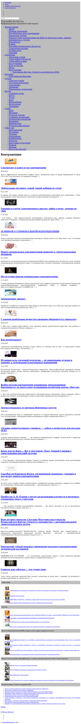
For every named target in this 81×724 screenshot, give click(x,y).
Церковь (12, 147)
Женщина (13, 112)
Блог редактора (16, 65)
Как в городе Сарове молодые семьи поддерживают (19, 690)
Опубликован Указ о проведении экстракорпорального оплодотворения (29, 622)
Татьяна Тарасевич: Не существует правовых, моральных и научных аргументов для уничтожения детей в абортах (42, 680)
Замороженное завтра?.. (13, 298)
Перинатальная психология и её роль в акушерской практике (21, 696)
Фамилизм (13, 121)
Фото (11, 100)
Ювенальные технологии (20, 89)
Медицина (13, 132)
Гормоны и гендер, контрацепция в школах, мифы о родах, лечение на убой (39, 209)
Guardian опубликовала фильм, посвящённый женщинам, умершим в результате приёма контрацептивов (38, 474)
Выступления (15, 70)
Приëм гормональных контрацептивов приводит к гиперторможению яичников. (38, 253)
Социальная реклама (18, 48)
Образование (15, 136)
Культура (13, 140)
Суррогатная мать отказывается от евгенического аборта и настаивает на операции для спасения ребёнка (39, 590)
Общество (9, 127)
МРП (11, 110)
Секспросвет (15, 85)
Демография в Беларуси (20, 59)
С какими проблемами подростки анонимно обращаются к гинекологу (39, 319)
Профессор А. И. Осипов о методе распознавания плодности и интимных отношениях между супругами (40, 497)
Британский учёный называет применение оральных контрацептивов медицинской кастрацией (39, 547)
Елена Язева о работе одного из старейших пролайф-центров (22, 694)
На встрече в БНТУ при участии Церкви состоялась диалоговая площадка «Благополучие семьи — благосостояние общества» (45, 650)
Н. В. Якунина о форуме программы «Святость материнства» (22, 702)
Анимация (13, 106)
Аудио (12, 97)
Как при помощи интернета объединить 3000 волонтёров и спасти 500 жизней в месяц (29, 691)
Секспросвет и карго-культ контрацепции (23, 167)
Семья (8, 108)
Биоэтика (9, 74)
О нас (7, 4)
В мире (12, 44)
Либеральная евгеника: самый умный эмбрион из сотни (31, 188)
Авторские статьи (17, 57)
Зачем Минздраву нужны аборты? (19, 675)
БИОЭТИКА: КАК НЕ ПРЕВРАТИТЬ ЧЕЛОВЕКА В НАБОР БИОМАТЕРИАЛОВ (32, 618)
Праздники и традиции (19, 143)
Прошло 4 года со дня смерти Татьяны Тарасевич (23, 665)
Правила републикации (13, 6)
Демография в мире (18, 61)
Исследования (15, 63)
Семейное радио (16, 93)
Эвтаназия (13, 87)
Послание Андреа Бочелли (17, 596)
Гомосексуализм (16, 80)
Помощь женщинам (18, 31)
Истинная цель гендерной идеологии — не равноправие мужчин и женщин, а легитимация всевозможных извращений (36, 361)
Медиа (8, 91)
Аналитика (10, 55)
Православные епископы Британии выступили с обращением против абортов (31, 602)
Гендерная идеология (18, 82)
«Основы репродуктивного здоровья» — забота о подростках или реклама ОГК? (40, 429)
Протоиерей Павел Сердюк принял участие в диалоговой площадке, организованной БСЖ (35, 654)
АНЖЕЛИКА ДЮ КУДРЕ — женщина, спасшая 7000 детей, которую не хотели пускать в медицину (37, 599)
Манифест (8, 2)
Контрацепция (15, 130)
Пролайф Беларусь (8, 722)
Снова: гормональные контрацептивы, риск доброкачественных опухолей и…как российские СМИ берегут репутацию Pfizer (44, 615)
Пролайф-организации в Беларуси (24, 46)
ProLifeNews (14, 42)
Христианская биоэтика (20, 76)
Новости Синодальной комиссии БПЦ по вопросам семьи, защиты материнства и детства (40, 38)
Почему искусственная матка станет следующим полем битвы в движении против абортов (35, 626)
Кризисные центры (18, 35)
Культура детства (17, 115)
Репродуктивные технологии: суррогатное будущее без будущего (28, 669)
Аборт (11, 29)
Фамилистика (15, 123)
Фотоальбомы (15, 102)
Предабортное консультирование (24, 33)
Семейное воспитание (19, 117)
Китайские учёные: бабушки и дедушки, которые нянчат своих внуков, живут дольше (28, 693)
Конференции (15, 138)
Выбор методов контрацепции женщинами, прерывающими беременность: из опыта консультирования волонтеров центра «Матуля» (40, 385)
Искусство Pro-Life (17, 149)
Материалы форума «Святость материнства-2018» (36, 72)
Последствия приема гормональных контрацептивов (29, 276)
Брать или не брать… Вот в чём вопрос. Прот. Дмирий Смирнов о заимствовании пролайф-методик (36, 452)
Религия (12, 145)
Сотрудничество (10, 8)
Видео (12, 95)
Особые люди (15, 50)
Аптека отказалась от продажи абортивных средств (29, 407)
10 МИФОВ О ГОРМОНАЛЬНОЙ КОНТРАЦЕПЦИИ (30, 231)
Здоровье (13, 134)
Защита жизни (11, 27)
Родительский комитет (19, 125)
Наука (11, 67)
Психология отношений (20, 119)
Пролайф (13, 52)
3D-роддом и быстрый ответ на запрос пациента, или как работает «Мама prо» (27, 688)
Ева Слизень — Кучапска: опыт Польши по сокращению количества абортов (26, 700)
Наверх (3, 707)
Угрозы (8, 78)
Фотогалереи (15, 104)
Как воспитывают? (11, 339)
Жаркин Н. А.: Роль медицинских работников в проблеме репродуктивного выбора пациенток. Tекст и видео (35, 703)
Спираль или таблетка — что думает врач (23, 569)
